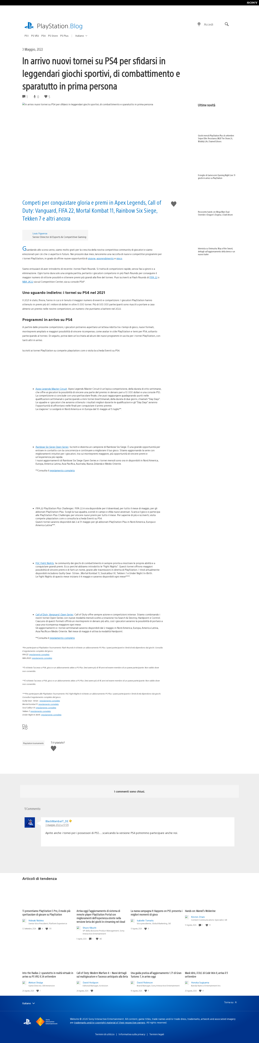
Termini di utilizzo (105, 1034)
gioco (119, 258)
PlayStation (60, 25)
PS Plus (64, 35)
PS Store (53, 35)
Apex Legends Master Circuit (51, 388)
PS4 (43, 35)
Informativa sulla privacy (132, 1034)
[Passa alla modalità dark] (199, 24)
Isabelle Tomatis (145, 920)
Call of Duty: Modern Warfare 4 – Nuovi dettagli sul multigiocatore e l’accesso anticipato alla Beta (102, 974)
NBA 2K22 (27, 281)
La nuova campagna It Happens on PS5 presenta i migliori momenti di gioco (156, 912)
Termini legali (156, 1034)
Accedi (208, 24)
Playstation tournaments (33, 743)
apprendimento (105, 258)
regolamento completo (62, 470)
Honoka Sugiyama (200, 982)
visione (91, 258)
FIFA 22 (153, 277)
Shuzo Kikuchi (89, 927)
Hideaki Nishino (36, 920)
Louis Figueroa (40, 233)
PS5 (27, 35)
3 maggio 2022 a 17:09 (57, 825)
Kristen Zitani (198, 916)
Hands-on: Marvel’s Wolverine (200, 910)
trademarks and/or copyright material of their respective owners (109, 1022)
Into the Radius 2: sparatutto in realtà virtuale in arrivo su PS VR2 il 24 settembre (47, 974)
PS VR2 (35, 35)
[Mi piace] (47, 928)
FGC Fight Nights (45, 563)
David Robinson (145, 982)
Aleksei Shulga (35, 982)
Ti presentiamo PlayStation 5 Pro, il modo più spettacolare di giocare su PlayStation (46, 912)
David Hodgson (90, 982)
